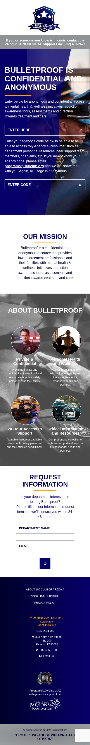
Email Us (48, 655)
